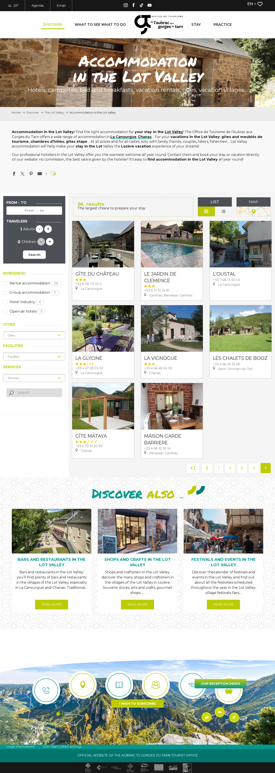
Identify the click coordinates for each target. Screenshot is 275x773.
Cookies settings (69, 746)
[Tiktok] (141, 6)
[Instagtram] (125, 6)
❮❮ (193, 468)
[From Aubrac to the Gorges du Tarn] (158, 24)
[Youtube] (149, 6)
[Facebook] (133, 6)
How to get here (220, 697)
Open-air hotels (26, 311)
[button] (251, 4)
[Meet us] (83, 685)
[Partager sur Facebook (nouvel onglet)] (14, 174)
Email (61, 6)
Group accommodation (33, 292)
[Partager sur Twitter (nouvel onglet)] (22, 174)
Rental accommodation (34, 283)
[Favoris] (260, 4)
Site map (50, 746)
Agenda (38, 6)
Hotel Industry (25, 302)
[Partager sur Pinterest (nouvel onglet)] (31, 174)
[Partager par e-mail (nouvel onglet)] (40, 174)
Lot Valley (174, 132)
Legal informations (20, 746)
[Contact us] (46, 690)
